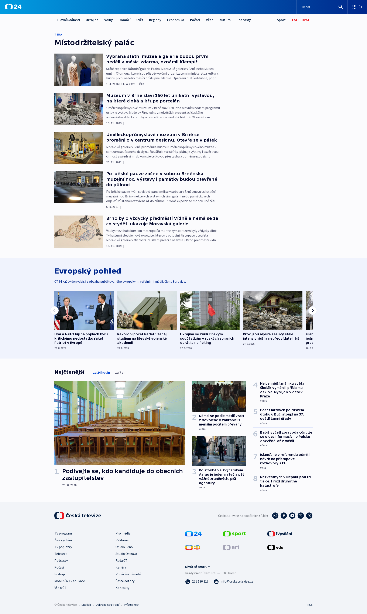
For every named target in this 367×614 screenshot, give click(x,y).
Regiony (155, 20)
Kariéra (121, 567)
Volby (108, 20)
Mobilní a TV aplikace (69, 581)
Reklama (122, 540)
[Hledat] (340, 7)
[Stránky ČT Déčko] (192, 547)
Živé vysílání (63, 540)
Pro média (123, 533)
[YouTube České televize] (292, 515)
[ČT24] (13, 6)
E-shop (59, 574)
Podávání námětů (128, 574)
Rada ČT (121, 560)
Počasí (195, 20)
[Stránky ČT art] (231, 547)
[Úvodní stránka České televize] (78, 515)
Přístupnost (131, 605)
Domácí (124, 20)
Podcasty (244, 20)
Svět (139, 20)
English (86, 605)
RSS (310, 605)
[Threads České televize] (309, 515)
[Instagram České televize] (275, 515)
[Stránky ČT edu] (275, 547)
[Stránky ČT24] (193, 533)
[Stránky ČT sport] (234, 533)
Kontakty (122, 588)
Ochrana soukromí (107, 605)
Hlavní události (68, 20)
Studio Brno (124, 547)
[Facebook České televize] (283, 515)
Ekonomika (175, 20)
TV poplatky (63, 547)
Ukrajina (92, 20)
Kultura (225, 20)
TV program (63, 533)
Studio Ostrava (126, 554)
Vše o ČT (60, 588)
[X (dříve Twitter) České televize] (300, 515)
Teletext (60, 554)
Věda (209, 20)
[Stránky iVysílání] (279, 533)
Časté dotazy (125, 581)
